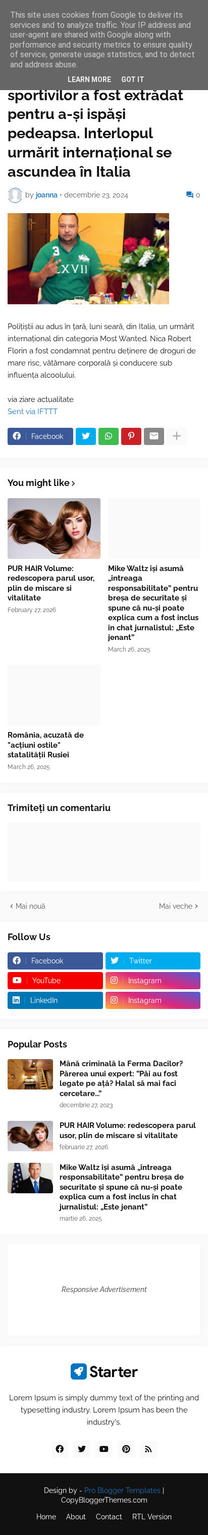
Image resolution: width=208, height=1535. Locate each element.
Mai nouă (30, 906)
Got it (132, 79)
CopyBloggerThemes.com (104, 1500)
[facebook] (59, 1449)
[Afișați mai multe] (177, 436)
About (76, 1517)
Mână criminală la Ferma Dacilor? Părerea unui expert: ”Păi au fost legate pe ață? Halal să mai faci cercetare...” (121, 1078)
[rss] (148, 1449)
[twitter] (81, 1449)
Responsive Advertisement (104, 1289)
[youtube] (104, 1449)
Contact (109, 1517)
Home (46, 1517)
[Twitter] (86, 436)
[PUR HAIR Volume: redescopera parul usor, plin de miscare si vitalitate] (54, 528)
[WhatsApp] (108, 436)
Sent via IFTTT (33, 411)
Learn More (89, 79)
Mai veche (175, 906)
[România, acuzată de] (54, 695)
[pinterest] (126, 1449)
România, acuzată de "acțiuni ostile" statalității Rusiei (46, 745)
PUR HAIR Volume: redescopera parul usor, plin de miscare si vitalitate (51, 583)
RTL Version (152, 1517)
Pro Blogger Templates (122, 1490)
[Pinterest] (131, 436)
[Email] (154, 436)
